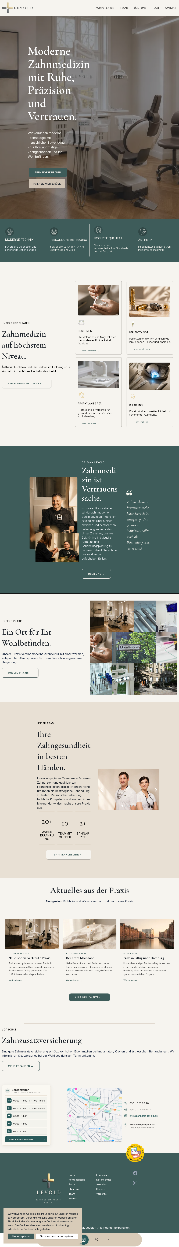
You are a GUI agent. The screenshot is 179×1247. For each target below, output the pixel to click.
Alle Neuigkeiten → (89, 997)
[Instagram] (135, 1183)
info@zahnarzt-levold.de (144, 1115)
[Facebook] (135, 1173)
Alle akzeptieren (21, 1236)
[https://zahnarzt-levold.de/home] (17, 8)
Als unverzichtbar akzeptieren (57, 1236)
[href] (94, 1115)
